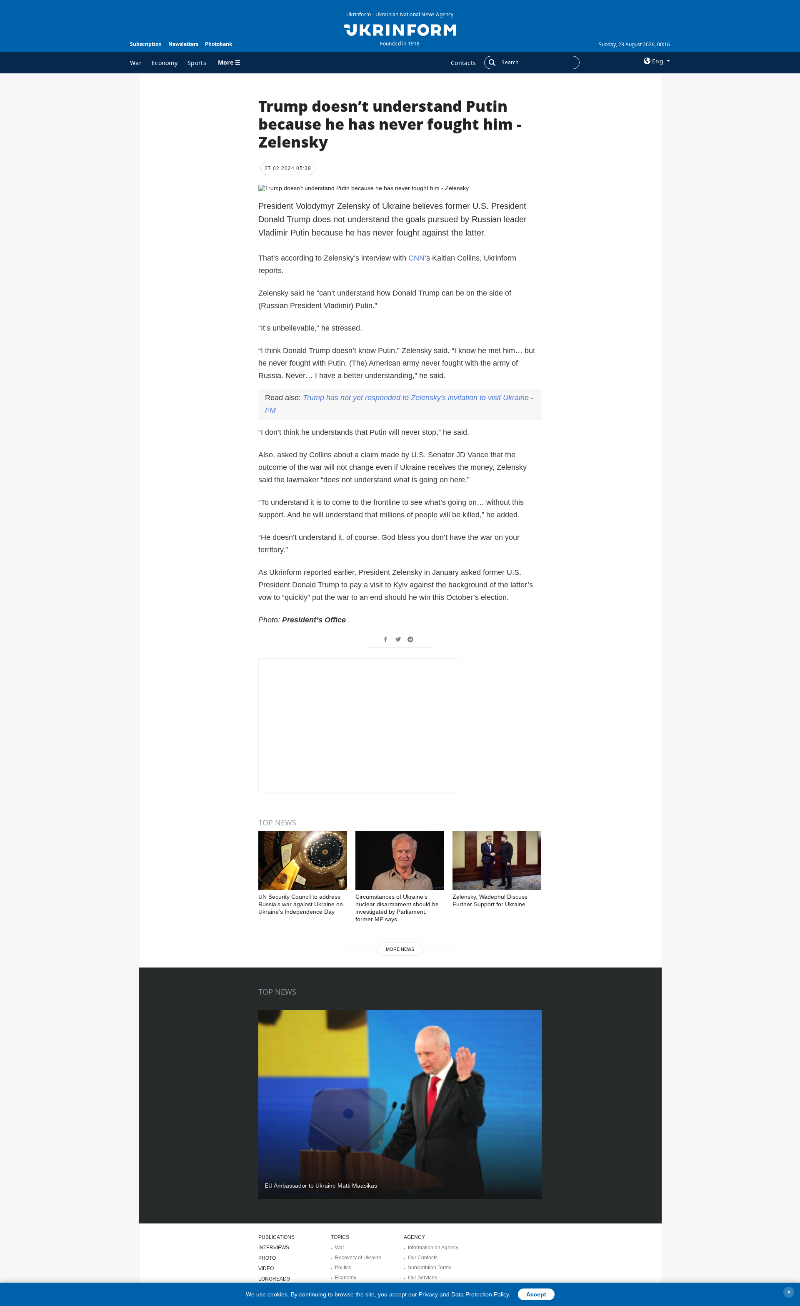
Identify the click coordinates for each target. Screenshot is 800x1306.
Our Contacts (423, 1258)
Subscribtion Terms (429, 1268)
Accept (536, 1294)
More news (400, 949)
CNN (416, 258)
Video (266, 1268)
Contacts (463, 63)
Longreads (274, 1279)
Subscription (146, 44)
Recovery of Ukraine (358, 1258)
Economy (165, 63)
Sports (197, 63)
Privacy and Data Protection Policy (464, 1294)
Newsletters (183, 44)
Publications (276, 1237)
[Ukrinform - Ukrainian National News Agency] (400, 29)
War (136, 63)
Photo (267, 1258)
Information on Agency (433, 1248)
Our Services (422, 1278)
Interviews (273, 1248)
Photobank (218, 44)
